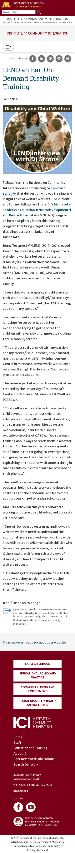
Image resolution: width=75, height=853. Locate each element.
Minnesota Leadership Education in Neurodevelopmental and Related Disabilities (37, 209)
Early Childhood (37, 663)
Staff (17, 743)
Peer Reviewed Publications (33, 759)
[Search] (38, 12)
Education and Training (30, 748)
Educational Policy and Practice (37, 675)
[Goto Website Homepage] (37, 33)
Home (17, 737)
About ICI (20, 753)
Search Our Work (25, 764)
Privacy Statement (37, 850)
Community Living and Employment (37, 689)
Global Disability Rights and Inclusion (37, 703)
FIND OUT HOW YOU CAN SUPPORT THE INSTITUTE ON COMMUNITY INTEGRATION (42, 821)
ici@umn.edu (20, 790)
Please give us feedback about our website (34, 642)
